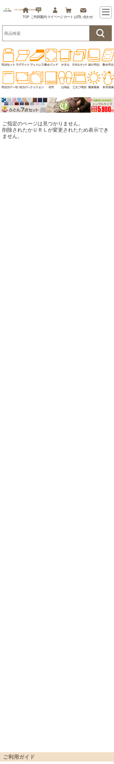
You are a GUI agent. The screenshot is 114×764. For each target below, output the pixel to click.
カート (68, 17)
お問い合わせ (83, 17)
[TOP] (7, 57)
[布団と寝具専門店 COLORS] (20, 11)
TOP (25, 17)
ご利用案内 (39, 17)
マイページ (55, 17)
